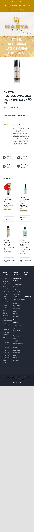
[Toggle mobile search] (27, 33)
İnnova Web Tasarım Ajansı (17, 379)
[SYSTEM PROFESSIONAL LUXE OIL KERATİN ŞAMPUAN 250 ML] (9, 231)
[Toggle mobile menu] (30, 33)
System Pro (21, 115)
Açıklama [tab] (6, 124)
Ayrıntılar (9, 219)
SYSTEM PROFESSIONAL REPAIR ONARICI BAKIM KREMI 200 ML (9, 202)
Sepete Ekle (23, 218)
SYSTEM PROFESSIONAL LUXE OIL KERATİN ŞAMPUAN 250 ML (9, 245)
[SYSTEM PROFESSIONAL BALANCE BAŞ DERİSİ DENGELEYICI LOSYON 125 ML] (25, 188)
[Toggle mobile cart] (23, 33)
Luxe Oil (14, 115)
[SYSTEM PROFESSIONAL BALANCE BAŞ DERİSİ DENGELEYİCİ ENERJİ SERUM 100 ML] (25, 231)
